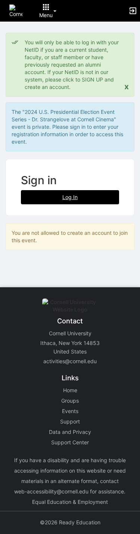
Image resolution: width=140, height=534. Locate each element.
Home (70, 390)
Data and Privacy (70, 432)
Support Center (70, 442)
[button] (15, 10)
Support (70, 421)
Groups (70, 400)
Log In (70, 197)
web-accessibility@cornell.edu (51, 491)
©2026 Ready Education (70, 522)
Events (70, 411)
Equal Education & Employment (70, 502)
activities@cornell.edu (70, 361)
